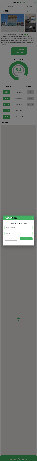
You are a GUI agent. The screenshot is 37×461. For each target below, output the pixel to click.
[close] (32, 218)
